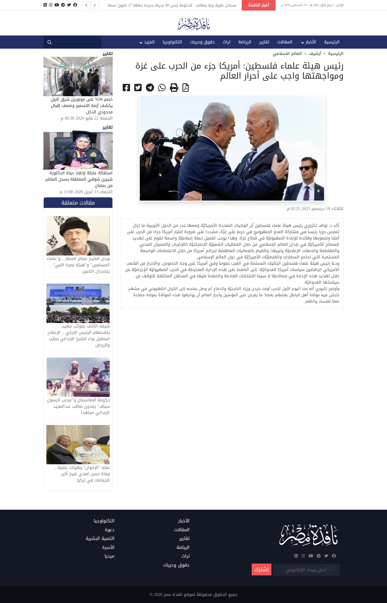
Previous (86, 5)
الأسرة (108, 547)
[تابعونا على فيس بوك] (75, 5)
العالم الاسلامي (287, 53)
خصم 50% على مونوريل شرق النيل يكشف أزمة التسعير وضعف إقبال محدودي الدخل (82, 105)
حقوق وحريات (202, 42)
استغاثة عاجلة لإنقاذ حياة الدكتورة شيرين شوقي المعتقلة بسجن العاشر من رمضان (79, 179)
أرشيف (315, 53)
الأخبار (311, 42)
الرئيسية (332, 42)
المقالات (284, 42)
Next (94, 5)
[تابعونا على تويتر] (69, 5)
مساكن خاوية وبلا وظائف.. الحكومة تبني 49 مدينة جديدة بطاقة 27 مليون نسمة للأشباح (172, 5)
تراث (226, 42)
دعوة (110, 530)
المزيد (149, 42)
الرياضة (244, 42)
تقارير (264, 42)
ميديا (110, 556)
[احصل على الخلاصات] (45, 5)
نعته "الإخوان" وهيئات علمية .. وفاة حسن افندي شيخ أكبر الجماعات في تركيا (82, 473)
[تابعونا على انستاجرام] (50, 5)
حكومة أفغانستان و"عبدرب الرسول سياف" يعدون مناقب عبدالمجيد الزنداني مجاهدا (78, 406)
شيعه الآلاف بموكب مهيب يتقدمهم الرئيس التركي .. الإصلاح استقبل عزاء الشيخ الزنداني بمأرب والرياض (78, 335)
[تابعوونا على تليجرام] (63, 5)
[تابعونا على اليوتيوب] (56, 5)
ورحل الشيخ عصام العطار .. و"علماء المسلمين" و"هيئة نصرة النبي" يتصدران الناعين (78, 264)
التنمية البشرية (100, 538)
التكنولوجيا (172, 42)
